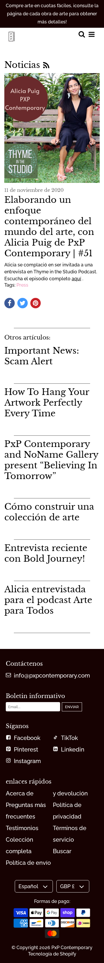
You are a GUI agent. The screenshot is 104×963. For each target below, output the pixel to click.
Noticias (23, 65)
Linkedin (72, 749)
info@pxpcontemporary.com (52, 675)
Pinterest (26, 749)
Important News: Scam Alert (41, 356)
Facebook (27, 737)
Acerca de (20, 793)
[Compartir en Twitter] (22, 303)
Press (22, 285)
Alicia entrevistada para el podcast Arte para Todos (48, 600)
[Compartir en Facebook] (9, 303)
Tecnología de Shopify (52, 954)
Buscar (62, 851)
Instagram (27, 761)
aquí (76, 278)
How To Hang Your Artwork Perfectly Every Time (46, 403)
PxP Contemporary (71, 947)
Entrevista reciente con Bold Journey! (45, 553)
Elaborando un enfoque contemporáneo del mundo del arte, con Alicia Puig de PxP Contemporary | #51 (49, 226)
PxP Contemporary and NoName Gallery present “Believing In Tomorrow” (51, 460)
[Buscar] (81, 35)
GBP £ (67, 886)
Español (28, 886)
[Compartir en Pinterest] (35, 303)
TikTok (69, 737)
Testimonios (22, 828)
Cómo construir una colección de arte (49, 512)
